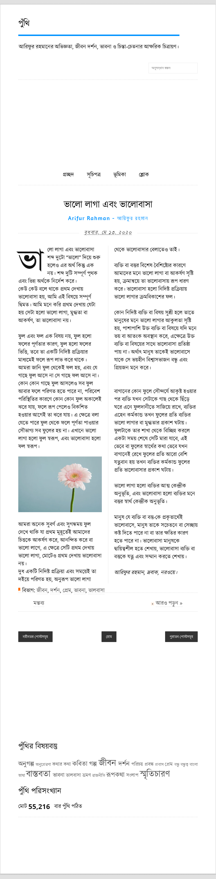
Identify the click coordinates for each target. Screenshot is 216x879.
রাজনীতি (98, 775)
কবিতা (79, 763)
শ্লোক (144, 174)
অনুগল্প (26, 763)
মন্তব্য (38, 603)
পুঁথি (24, 23)
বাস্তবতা (38, 773)
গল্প (93, 763)
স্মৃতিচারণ (155, 773)
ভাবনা (80, 590)
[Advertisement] (108, 122)
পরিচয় (137, 764)
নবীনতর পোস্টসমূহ (35, 636)
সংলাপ (132, 775)
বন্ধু (176, 764)
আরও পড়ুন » (169, 603)
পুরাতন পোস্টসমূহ (181, 636)
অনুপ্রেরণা (43, 764)
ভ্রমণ (86, 775)
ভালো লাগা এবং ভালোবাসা (108, 204)
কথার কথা (61, 764)
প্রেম (67, 590)
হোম (109, 636)
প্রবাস (159, 764)
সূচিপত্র (94, 174)
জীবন (42, 590)
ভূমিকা (119, 174)
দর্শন (55, 590)
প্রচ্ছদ (68, 174)
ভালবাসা (96, 590)
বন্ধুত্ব (184, 764)
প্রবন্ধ (149, 764)
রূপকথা (115, 774)
